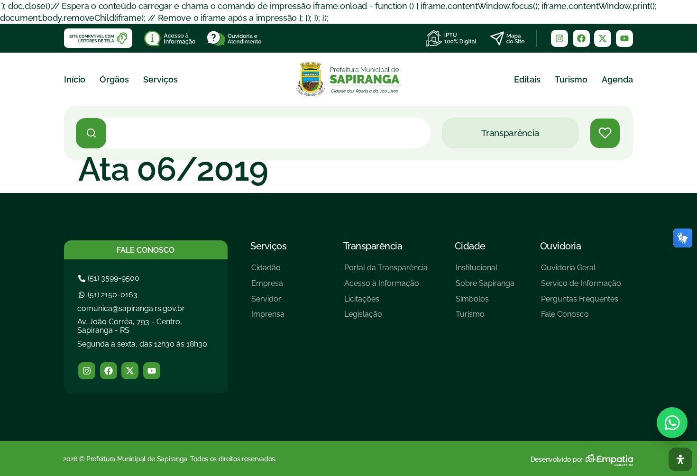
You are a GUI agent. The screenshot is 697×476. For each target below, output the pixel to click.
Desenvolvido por (557, 459)
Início (74, 79)
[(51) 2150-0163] (109, 294)
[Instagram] (559, 38)
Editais (527, 79)
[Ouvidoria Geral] (581, 271)
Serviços (160, 79)
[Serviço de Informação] (581, 287)
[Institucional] (485, 271)
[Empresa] (268, 287)
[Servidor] (268, 303)
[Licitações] (386, 303)
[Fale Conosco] (581, 318)
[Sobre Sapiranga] (485, 287)
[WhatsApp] (672, 422)
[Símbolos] (485, 303)
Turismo (571, 79)
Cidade (470, 246)
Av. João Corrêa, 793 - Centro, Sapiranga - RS (129, 326)
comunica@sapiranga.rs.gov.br (131, 308)
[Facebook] (581, 38)
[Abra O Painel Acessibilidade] (680, 459)
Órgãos (114, 79)
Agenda (617, 79)
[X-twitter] (602, 38)
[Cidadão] (268, 271)
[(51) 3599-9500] (110, 278)
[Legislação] (386, 318)
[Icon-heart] (605, 133)
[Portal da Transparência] (386, 271)
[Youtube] (624, 38)
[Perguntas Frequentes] (581, 303)
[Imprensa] (268, 318)
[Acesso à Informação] (386, 287)
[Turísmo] (485, 318)
